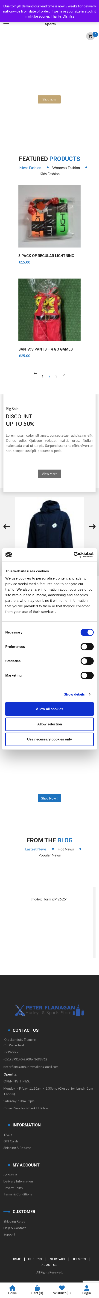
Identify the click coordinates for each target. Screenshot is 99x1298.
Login (86, 1293)
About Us (10, 1175)
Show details (74, 694)
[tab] (30, 167)
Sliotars (57, 1259)
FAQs (7, 1135)
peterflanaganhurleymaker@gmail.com (30, 1067)
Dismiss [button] (68, 16)
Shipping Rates (14, 1221)
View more (49, 474)
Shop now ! (49, 798)
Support (9, 1234)
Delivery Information (18, 1181)
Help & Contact (14, 1228)
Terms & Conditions (17, 1194)
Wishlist (62, 1293)
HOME (16, 1259)
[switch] (87, 646)
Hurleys (35, 1259)
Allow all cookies (49, 709)
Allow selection (49, 724)
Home (12, 1293)
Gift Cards (10, 1141)
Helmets (79, 1259)
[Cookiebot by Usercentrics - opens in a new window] (73, 555)
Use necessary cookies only (49, 739)
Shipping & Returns (17, 1148)
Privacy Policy (13, 1188)
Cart (37, 1293)
